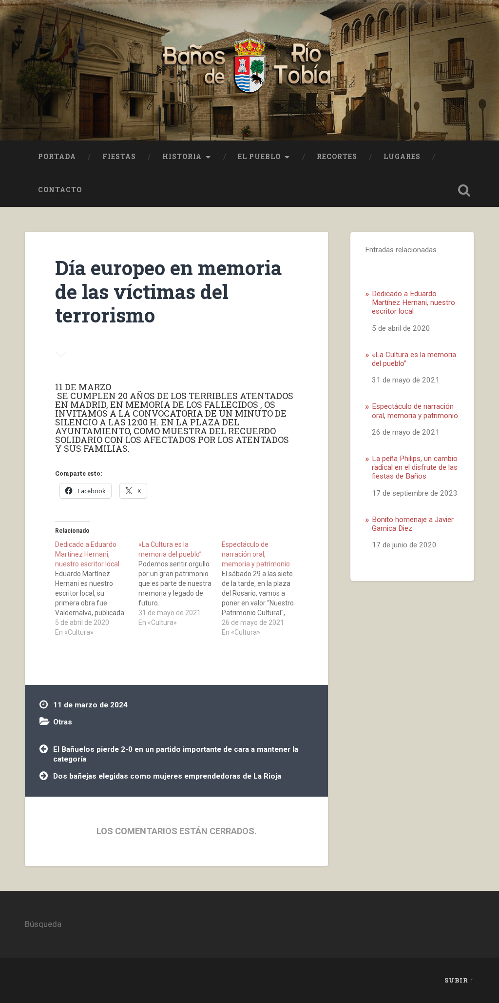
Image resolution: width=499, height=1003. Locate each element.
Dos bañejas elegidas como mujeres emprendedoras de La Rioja (167, 776)
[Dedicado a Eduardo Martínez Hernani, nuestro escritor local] (96, 588)
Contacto (60, 189)
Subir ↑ (459, 980)
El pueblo (259, 156)
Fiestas (119, 156)
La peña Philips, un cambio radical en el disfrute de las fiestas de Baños (415, 467)
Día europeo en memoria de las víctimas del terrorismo (168, 291)
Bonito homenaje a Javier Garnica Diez (413, 524)
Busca (464, 190)
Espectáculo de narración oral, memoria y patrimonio (415, 411)
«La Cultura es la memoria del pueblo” (414, 359)
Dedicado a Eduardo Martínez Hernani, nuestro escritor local (413, 302)
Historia (182, 156)
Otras (62, 722)
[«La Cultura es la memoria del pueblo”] (180, 583)
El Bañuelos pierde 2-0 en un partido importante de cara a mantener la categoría (175, 754)
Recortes (337, 156)
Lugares (402, 156)
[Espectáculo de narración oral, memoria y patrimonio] (263, 588)
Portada (57, 156)
